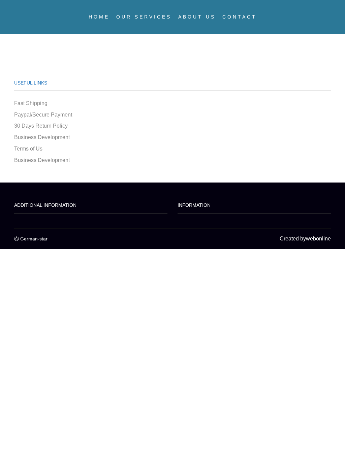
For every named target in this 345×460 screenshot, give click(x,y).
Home (99, 17)
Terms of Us (28, 149)
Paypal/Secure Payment (43, 115)
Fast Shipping (31, 103)
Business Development (42, 137)
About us (197, 17)
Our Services (143, 17)
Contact (239, 17)
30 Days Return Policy (41, 126)
